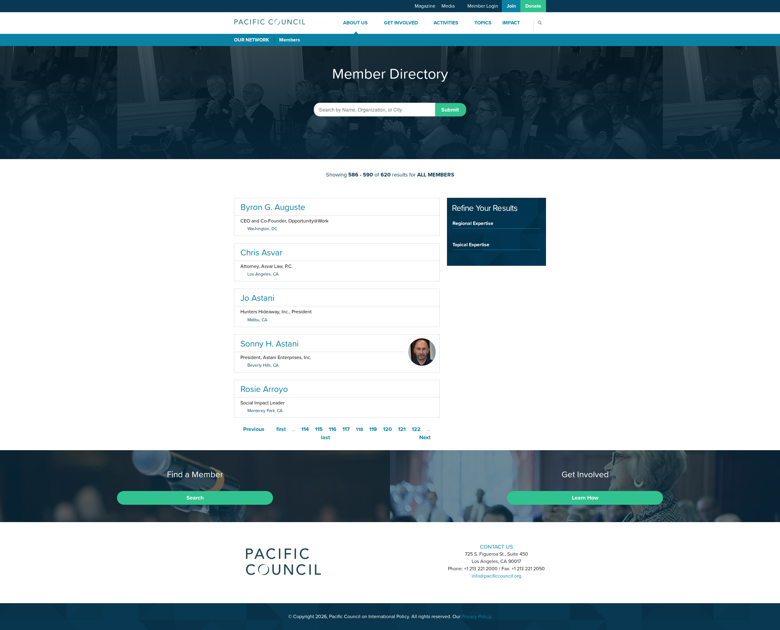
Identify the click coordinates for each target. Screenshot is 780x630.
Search (195, 497)
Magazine (425, 6)
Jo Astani (257, 297)
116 (332, 429)
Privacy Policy (476, 617)
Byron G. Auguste (272, 207)
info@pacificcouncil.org (496, 576)
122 (416, 429)
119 (373, 429)
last (325, 437)
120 (387, 429)
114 (305, 429)
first (281, 429)
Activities (446, 23)
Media (448, 6)
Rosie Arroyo (264, 389)
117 (346, 429)
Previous (253, 429)
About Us (355, 23)
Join (511, 6)
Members (289, 40)
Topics (482, 23)
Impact (511, 23)
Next (425, 437)
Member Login (482, 6)
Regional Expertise (472, 223)
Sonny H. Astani (269, 343)
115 (319, 429)
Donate (533, 6)
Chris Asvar (261, 252)
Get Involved (401, 23)
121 (402, 429)
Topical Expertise (470, 244)
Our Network (251, 40)
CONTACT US (496, 547)
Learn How (585, 497)
